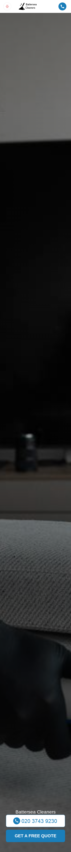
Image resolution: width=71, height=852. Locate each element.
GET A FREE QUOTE (35, 835)
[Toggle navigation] (7, 6)
